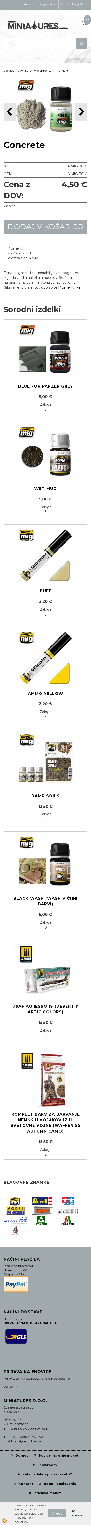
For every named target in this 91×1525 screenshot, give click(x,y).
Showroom (47, 1465)
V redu (57, 1513)
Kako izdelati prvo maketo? (47, 1474)
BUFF (45, 591)
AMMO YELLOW (45, 693)
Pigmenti (62, 70)
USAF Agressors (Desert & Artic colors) (45, 1009)
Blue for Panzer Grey (45, 386)
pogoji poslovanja (60, 1484)
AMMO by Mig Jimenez (35, 70)
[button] (81, 112)
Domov (9, 70)
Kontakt (25, 1484)
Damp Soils (45, 796)
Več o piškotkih (77, 1513)
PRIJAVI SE (11, 1387)
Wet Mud (45, 488)
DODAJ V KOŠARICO (45, 226)
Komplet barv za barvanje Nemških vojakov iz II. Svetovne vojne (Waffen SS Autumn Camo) (45, 1123)
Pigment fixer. (70, 287)
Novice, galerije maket (59, 1455)
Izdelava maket (47, 1493)
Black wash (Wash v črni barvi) (45, 901)
